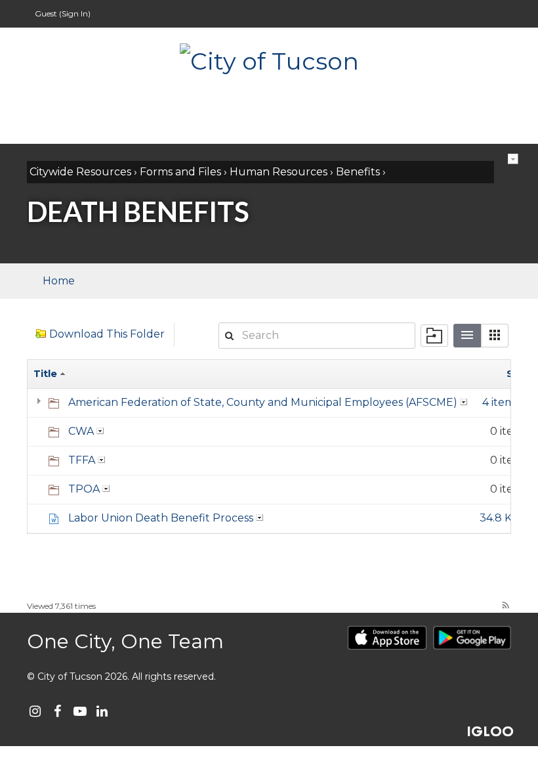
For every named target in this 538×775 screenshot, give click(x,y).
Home (59, 281)
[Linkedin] (102, 711)
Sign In (75, 13)
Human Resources (278, 172)
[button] (494, 335)
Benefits (358, 172)
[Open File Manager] (434, 335)
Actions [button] (464, 402)
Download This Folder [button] (107, 334)
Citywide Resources (80, 172)
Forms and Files (180, 172)
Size (517, 374)
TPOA (84, 489)
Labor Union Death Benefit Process (160, 518)
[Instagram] (35, 711)
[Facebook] (57, 711)
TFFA (81, 460)
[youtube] (80, 711)
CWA (81, 431)
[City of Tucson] (269, 60)
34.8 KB (500, 518)
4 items (501, 402)
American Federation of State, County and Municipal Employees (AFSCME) (262, 402)
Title (46, 374)
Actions (513, 159)
